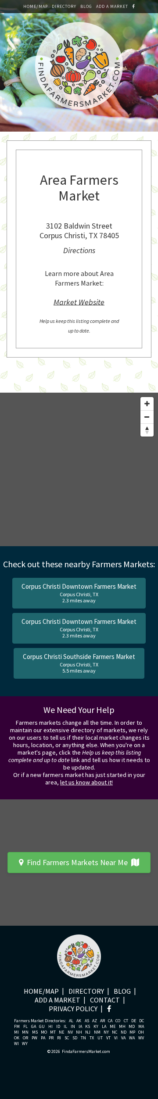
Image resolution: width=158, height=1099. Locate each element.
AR (102, 1021)
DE (133, 1021)
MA (141, 1026)
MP (132, 1032)
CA (110, 1021)
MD (132, 1026)
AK (78, 1021)
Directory (64, 6)
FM (17, 1026)
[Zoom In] (147, 403)
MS (35, 1032)
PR (51, 1038)
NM (97, 1032)
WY (25, 1043)
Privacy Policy (73, 1009)
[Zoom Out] (147, 416)
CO (117, 1021)
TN (83, 1038)
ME (112, 1026)
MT (53, 1032)
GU (42, 1026)
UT (100, 1038)
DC (141, 1021)
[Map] (79, 469)
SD (74, 1038)
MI (16, 1032)
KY (95, 1026)
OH (141, 1032)
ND (123, 1032)
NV (70, 1032)
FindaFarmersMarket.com (86, 1051)
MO (44, 1032)
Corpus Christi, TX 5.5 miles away (79, 663)
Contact (105, 1000)
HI (50, 1026)
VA (123, 1038)
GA (33, 1026)
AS (87, 1021)
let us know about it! (86, 782)
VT (108, 1038)
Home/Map (35, 6)
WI (16, 1043)
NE (61, 1032)
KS (87, 1026)
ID (58, 1026)
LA (104, 1026)
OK (16, 1038)
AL (71, 1021)
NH (79, 1032)
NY (106, 1032)
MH (122, 1026)
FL (25, 1026)
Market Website (79, 302)
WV (141, 1038)
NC (114, 1032)
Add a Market (112, 6)
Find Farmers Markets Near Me (77, 862)
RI (59, 1038)
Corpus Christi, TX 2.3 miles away (79, 593)
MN (25, 1032)
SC (67, 1038)
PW (34, 1038)
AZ (94, 1021)
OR (25, 1038)
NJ (87, 1032)
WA (132, 1038)
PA (43, 1038)
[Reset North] (147, 430)
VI (116, 1038)
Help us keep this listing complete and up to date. (79, 326)
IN (73, 1026)
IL (65, 1026)
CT (126, 1021)
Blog (86, 6)
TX (92, 1038)
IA (80, 1026)
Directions (79, 250)
